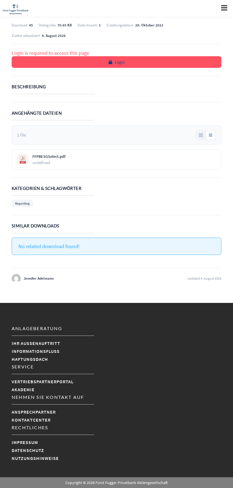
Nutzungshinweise (35, 458)
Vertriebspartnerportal (43, 381)
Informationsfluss (36, 351)
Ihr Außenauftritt (36, 343)
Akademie (23, 389)
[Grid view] (200, 135)
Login (120, 62)
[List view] (210, 135)
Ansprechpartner (34, 412)
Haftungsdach (30, 359)
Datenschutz (28, 450)
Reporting (22, 203)
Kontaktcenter (31, 420)
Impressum (25, 442)
